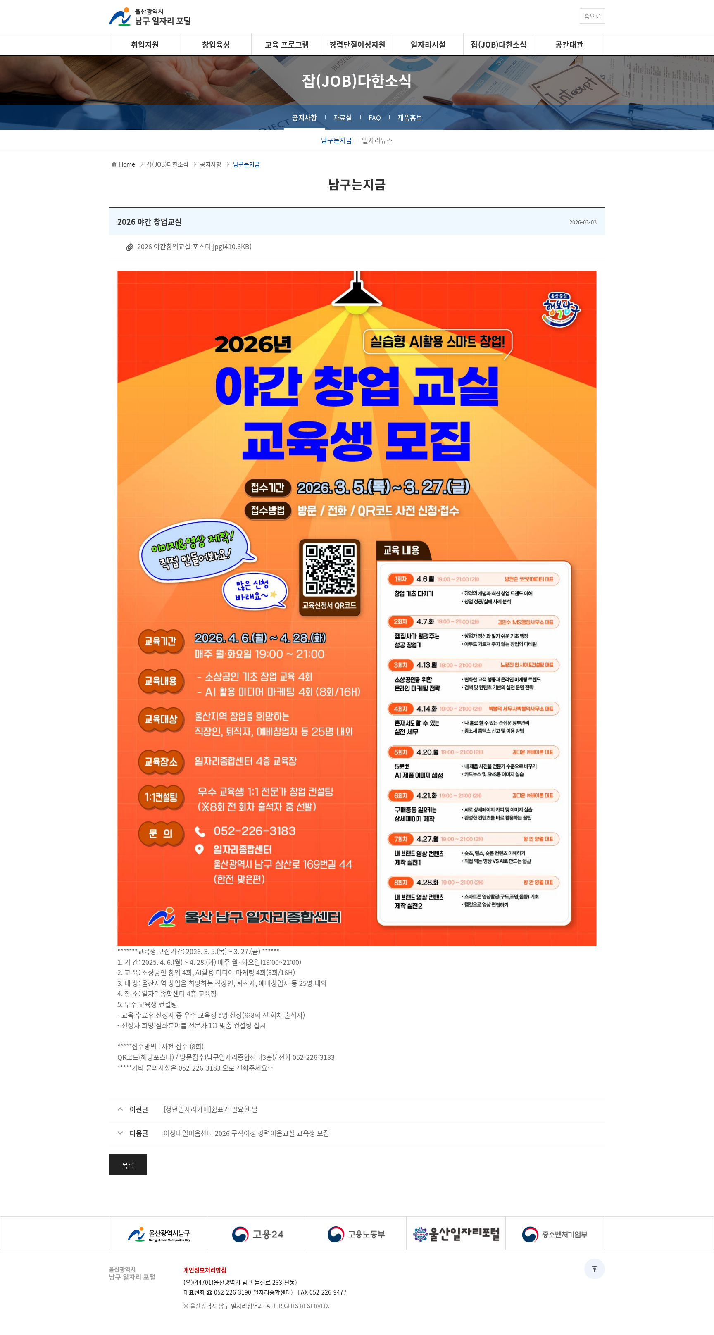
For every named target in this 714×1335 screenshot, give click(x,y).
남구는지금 (336, 140)
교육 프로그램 (287, 44)
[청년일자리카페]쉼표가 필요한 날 (211, 1109)
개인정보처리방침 (204, 1270)
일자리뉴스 (377, 140)
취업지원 (145, 44)
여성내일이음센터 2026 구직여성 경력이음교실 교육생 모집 (246, 1133)
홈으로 (592, 16)
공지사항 (304, 117)
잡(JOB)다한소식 (499, 44)
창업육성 (216, 44)
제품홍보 (409, 117)
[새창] (158, 1233)
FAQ (375, 117)
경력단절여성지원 (357, 44)
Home (127, 164)
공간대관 (569, 44)
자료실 (342, 117)
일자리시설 (428, 44)
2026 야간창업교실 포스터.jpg (194, 246)
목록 (128, 1165)
